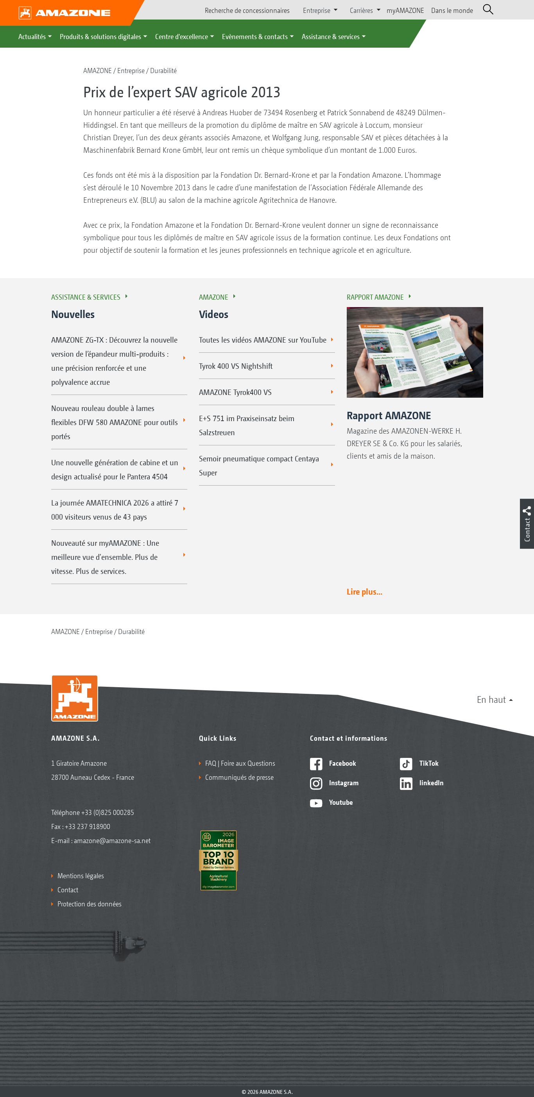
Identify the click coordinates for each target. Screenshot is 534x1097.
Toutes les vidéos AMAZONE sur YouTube (262, 339)
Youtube (340, 801)
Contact (67, 889)
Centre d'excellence (181, 35)
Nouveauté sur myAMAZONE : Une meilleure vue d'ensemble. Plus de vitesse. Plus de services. (105, 557)
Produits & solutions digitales (100, 35)
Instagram (343, 782)
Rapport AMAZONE (375, 296)
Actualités (32, 35)
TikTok (428, 762)
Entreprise (131, 69)
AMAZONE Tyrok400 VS (235, 392)
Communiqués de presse (239, 776)
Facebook (342, 762)
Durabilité (163, 69)
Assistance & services (331, 35)
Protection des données (89, 903)
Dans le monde (452, 9)
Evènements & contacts (255, 35)
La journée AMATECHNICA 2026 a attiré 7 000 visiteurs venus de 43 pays (114, 509)
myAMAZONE (405, 9)
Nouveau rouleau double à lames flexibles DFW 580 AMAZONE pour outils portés (114, 422)
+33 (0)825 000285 (107, 811)
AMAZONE (97, 69)
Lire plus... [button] (364, 591)
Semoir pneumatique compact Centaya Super (259, 465)
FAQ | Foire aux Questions (240, 762)
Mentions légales (80, 875)
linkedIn (431, 782)
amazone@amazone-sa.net (112, 839)
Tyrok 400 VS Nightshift (235, 366)
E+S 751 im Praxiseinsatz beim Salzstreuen (246, 425)
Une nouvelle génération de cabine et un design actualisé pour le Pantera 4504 (114, 469)
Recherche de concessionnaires (247, 9)
